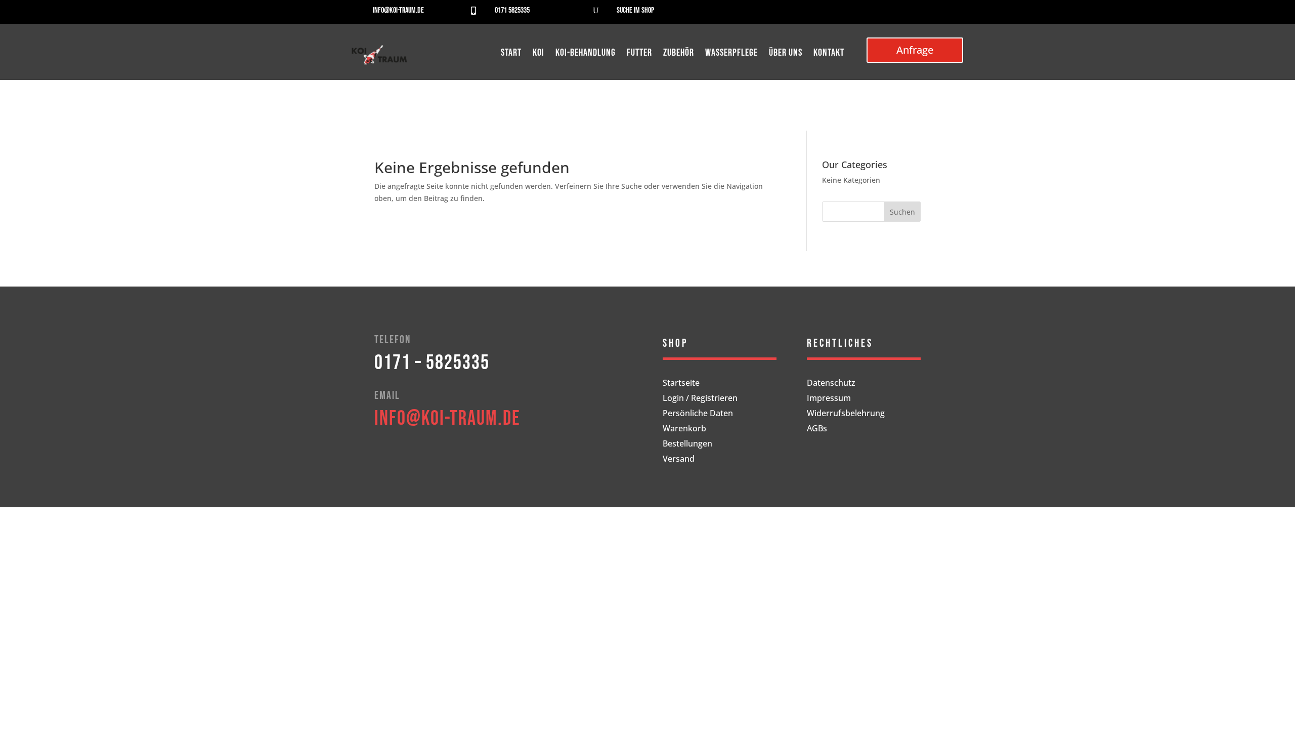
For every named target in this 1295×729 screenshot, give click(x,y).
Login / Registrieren (700, 398)
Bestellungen (687, 444)
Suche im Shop (635, 10)
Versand (679, 459)
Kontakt (828, 54)
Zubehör (678, 54)
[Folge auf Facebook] (915, 13)
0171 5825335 (512, 10)
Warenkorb (684, 429)
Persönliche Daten (698, 414)
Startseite (681, 383)
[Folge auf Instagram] (935, 13)
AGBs (817, 429)
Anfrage (914, 50)
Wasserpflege (731, 54)
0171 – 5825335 (432, 363)
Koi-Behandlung (585, 54)
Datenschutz (831, 383)
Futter (639, 54)
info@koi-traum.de (398, 10)
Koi (538, 54)
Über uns (785, 54)
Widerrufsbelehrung (846, 414)
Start (511, 54)
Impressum (829, 398)
